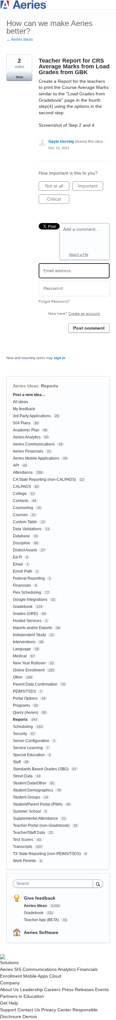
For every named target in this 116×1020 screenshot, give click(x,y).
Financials (22, 585)
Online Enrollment (28, 670)
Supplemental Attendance (35, 818)
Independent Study (29, 635)
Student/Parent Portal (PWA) (38, 804)
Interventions (24, 642)
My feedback (24, 409)
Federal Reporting (29, 578)
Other (18, 677)
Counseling (23, 508)
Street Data (23, 776)
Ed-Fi (17, 557)
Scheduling (23, 726)
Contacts (20, 500)
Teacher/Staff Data (29, 832)
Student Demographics (33, 790)
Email (18, 564)
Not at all (57, 187)
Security (20, 733)
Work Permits (24, 861)
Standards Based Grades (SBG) (41, 769)
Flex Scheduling (27, 592)
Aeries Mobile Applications (36, 458)
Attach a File (78, 254)
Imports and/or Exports (32, 628)
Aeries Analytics (27, 437)
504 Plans (22, 423)
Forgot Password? (54, 301)
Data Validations (27, 529)
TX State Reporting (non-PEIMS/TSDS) (47, 853)
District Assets (25, 550)
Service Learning (28, 748)
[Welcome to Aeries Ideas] (58, 4)
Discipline (21, 543)
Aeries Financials (28, 451)
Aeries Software (41, 932)
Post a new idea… (29, 395)
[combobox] (54, 883)
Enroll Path (22, 571)
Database (21, 536)
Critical (58, 200)
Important (90, 187)
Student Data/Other (29, 783)
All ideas (20, 402)
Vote (19, 77)
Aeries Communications (34, 444)
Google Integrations (30, 599)
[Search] (98, 883)
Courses (20, 515)
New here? (74, 313)
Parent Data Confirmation (35, 684)
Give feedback (39, 898)
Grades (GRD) (25, 613)
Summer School (27, 811)
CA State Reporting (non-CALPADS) (44, 479)
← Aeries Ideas (19, 39)
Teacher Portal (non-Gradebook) (41, 825)
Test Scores (23, 839)
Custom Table (25, 522)
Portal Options (25, 698)
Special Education (29, 755)
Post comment (89, 328)
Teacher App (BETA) (42, 920)
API (16, 465)
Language (22, 649)
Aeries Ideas (25, 385)
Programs (21, 705)
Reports (49, 385)
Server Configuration (31, 741)
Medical (20, 656)
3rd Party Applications (32, 416)
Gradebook (23, 606)
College (20, 493)
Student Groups (26, 797)
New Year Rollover (29, 663)
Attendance (23, 472)
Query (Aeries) (25, 712)
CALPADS (22, 486)
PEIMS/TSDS (24, 691)
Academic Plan (26, 430)
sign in (59, 358)
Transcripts (22, 846)
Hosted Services (27, 620)
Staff (17, 762)
